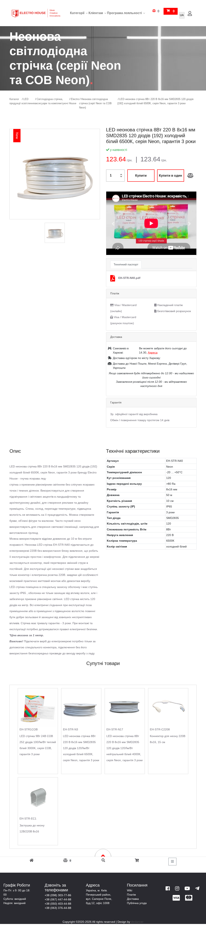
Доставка (133, 898)
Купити (141, 175)
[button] (113, 224)
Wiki (129, 890)
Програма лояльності (124, 13)
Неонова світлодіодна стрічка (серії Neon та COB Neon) (95, 103)
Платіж (131, 894)
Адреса (153, 352)
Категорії (77, 13)
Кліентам (96, 13)
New (17, 135)
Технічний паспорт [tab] (126, 264)
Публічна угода (137, 903)
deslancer (137, 921)
